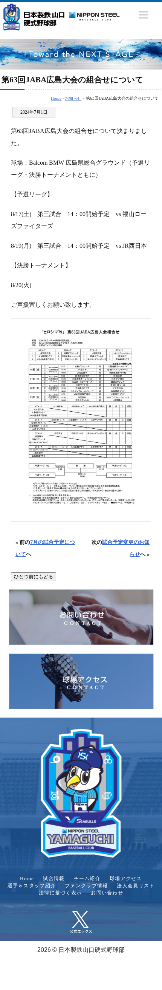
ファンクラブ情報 (86, 885)
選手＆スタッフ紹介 (32, 885)
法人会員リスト (135, 885)
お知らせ (73, 98)
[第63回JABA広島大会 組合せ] (81, 420)
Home (56, 98)
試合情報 (53, 878)
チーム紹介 (87, 878)
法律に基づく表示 (60, 893)
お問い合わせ (107, 893)
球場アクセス (126, 878)
